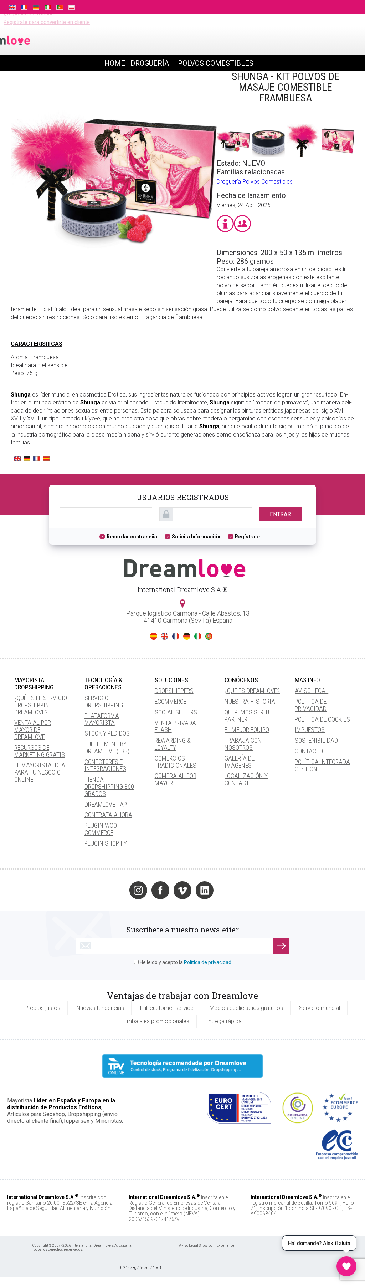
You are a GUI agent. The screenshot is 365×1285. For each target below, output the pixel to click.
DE (186, 636)
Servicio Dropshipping (103, 701)
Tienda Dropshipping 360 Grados (109, 786)
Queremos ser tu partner (248, 715)
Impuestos (310, 729)
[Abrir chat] (346, 1266)
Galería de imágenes (240, 761)
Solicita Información (196, 536)
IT (197, 636)
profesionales (324, 6)
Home (114, 63)
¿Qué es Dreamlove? (252, 690)
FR (175, 636)
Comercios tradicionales (175, 761)
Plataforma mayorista (101, 719)
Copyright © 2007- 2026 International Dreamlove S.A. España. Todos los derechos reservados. (82, 1247)
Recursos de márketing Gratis (39, 751)
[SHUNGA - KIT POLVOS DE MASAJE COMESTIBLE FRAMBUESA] (114, 275)
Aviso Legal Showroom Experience (206, 1245)
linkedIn (205, 890)
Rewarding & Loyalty (173, 744)
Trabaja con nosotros (243, 744)
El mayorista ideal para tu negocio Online (41, 772)
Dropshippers (174, 690)
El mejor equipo (247, 729)
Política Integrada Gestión (322, 765)
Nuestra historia (250, 701)
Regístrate (247, 536)
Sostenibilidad (316, 740)
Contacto (309, 751)
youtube (227, 890)
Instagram (138, 890)
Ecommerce (170, 701)
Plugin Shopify (105, 843)
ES (153, 636)
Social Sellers (176, 712)
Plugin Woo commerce (100, 829)
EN (164, 636)
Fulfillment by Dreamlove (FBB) (106, 747)
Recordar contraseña (132, 536)
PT (208, 636)
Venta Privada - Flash (177, 726)
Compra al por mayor (175, 779)
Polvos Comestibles (267, 181)
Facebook (160, 890)
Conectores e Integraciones (105, 765)
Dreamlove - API (106, 804)
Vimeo (182, 890)
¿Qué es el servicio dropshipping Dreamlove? (40, 705)
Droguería (229, 181)
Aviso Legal (311, 690)
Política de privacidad (311, 705)
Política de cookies (322, 719)
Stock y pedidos (107, 733)
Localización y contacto (246, 779)
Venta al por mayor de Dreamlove (32, 730)
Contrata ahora (108, 814)
